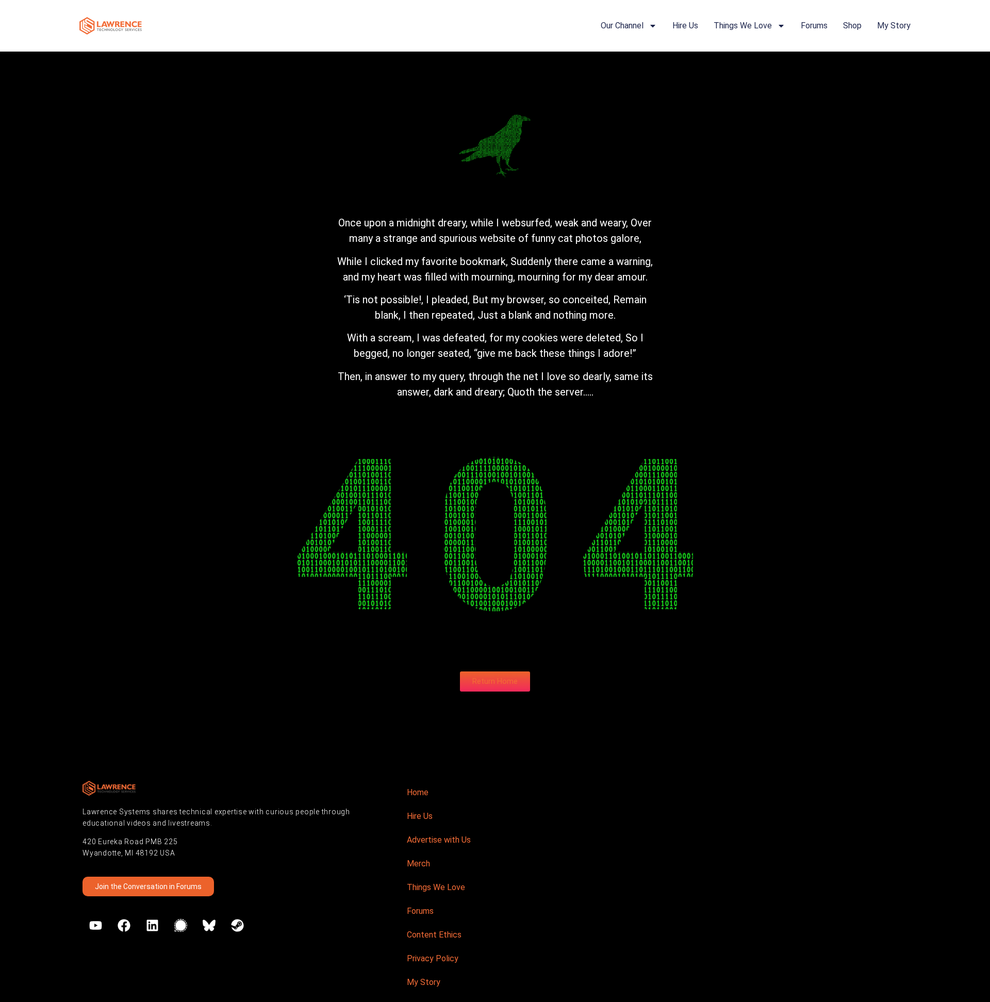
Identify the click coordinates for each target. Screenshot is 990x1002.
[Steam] (237, 926)
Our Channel (622, 25)
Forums (814, 25)
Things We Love (743, 25)
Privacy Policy (432, 958)
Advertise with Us (439, 840)
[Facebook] (124, 926)
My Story (894, 25)
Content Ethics (434, 935)
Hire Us (685, 25)
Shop (852, 25)
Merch (418, 863)
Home (417, 792)
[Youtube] (95, 926)
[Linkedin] (152, 926)
